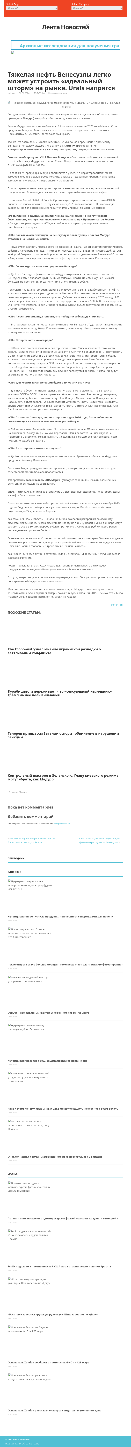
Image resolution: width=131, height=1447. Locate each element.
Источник (117, 604)
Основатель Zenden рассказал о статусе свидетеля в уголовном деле (54, 1410)
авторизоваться (62, 823)
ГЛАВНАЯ (9, 1443)
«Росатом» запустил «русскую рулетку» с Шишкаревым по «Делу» (53, 1314)
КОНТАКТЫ (34, 1443)
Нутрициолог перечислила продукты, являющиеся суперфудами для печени (60, 916)
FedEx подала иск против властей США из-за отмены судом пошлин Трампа (59, 1266)
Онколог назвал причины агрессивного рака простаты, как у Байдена (55, 1156)
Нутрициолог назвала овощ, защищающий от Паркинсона (47, 1060)
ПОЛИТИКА (39, 93)
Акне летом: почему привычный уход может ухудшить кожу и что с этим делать (63, 1108)
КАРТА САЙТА (21, 1443)
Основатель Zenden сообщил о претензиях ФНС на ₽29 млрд (48, 1362)
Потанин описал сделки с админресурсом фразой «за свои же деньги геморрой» (63, 1218)
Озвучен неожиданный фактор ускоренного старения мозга (48, 1012)
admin (11, 93)
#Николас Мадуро (18, 791)
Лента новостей (65, 27)
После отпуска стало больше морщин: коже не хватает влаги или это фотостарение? (65, 964)
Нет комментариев (57, 93)
